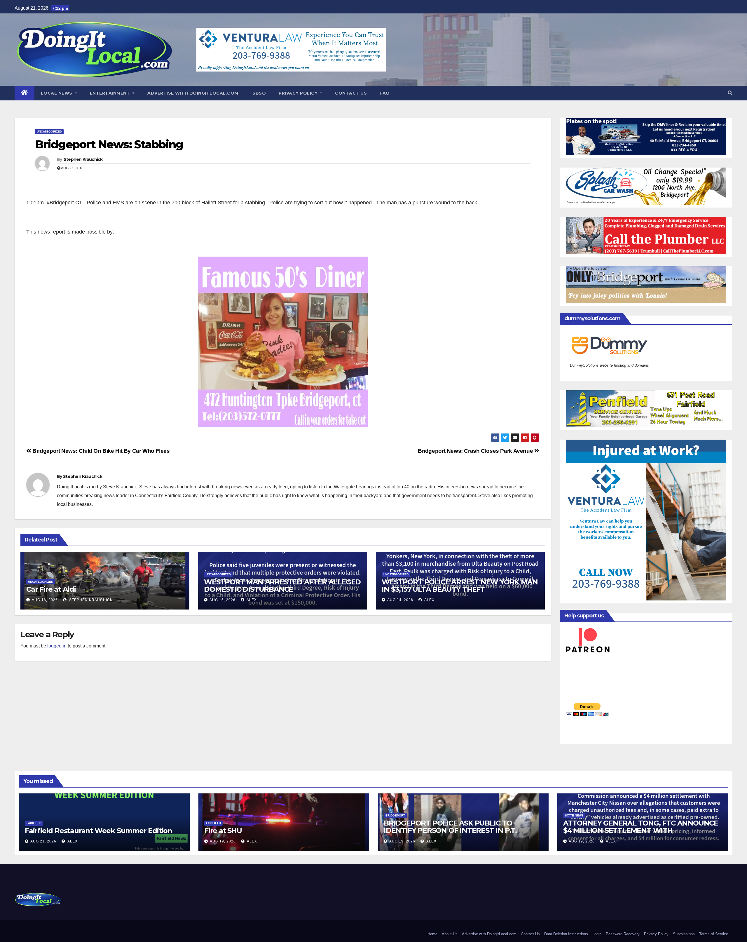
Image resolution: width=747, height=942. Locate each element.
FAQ (385, 93)
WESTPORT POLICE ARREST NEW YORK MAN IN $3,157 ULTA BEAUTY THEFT (459, 585)
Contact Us (351, 93)
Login (596, 934)
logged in (57, 645)
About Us (450, 934)
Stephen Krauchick (83, 159)
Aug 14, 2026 (400, 600)
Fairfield (34, 823)
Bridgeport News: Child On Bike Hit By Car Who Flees (100, 451)
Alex (251, 600)
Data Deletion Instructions (566, 934)
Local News (57, 93)
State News (574, 815)
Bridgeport (395, 815)
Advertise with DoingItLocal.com (192, 93)
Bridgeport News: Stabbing (109, 144)
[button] (730, 92)
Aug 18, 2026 (45, 600)
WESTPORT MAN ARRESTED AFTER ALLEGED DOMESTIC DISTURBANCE (282, 585)
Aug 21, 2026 (43, 841)
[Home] (24, 93)
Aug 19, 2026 (223, 841)
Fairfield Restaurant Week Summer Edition (98, 830)
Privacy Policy (299, 93)
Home (432, 934)
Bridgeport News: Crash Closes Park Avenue (476, 451)
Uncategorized (49, 131)
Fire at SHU (223, 830)
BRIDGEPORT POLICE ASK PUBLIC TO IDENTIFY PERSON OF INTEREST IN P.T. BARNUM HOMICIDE (450, 830)
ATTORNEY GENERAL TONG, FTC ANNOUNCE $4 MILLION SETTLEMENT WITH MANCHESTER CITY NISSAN (640, 830)
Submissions (684, 934)
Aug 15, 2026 (222, 600)
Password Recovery (623, 934)
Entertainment (110, 93)
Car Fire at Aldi (51, 589)
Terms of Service (713, 934)
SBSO (258, 93)
